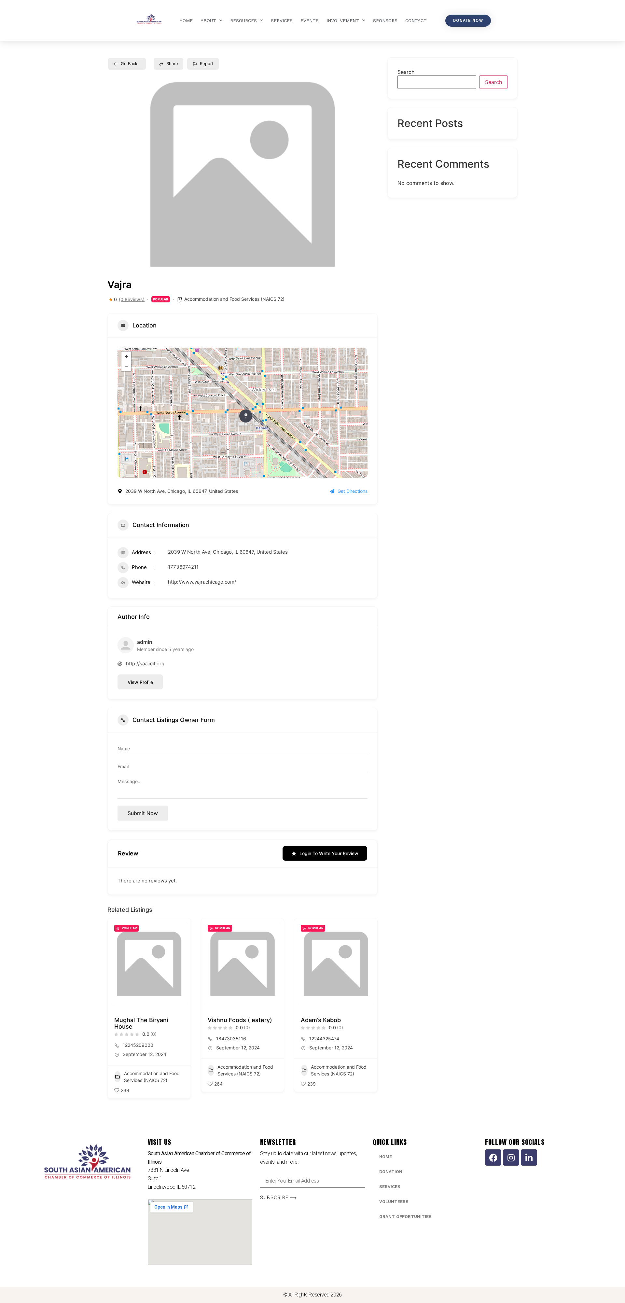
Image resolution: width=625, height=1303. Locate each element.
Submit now (143, 813)
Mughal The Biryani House (141, 1023)
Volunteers (394, 1201)
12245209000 (138, 1045)
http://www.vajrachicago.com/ (202, 582)
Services (282, 20)
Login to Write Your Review (328, 853)
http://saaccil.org (145, 663)
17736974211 (183, 567)
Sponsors (385, 20)
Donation (390, 1171)
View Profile (140, 682)
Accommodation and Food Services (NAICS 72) (234, 299)
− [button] (126, 366)
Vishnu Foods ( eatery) (240, 1020)
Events (309, 20)
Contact (416, 20)
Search (405, 72)
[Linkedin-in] (529, 1157)
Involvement (342, 20)
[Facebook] (493, 1157)
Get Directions (353, 491)
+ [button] (126, 356)
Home (186, 20)
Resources (243, 20)
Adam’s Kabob (321, 1020)
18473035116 (231, 1038)
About (208, 20)
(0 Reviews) (132, 299)
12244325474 (324, 1038)
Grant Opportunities (405, 1216)
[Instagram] (511, 1157)
